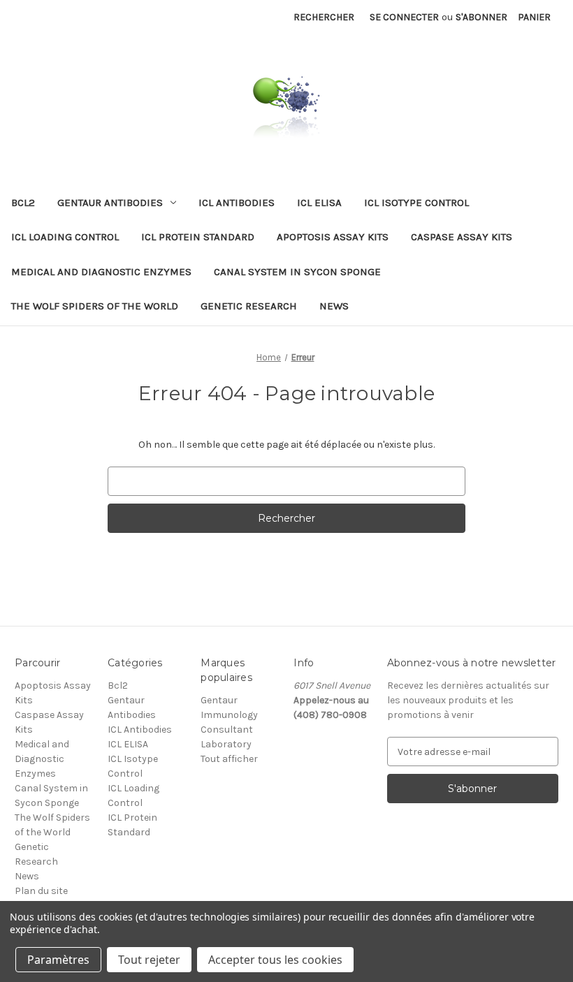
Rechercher (323, 17)
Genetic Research (249, 306)
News (334, 306)
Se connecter (404, 17)
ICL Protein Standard (197, 236)
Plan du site (41, 891)
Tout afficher (229, 759)
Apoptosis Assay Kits (333, 236)
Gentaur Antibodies (110, 202)
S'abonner (481, 17)
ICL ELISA (319, 202)
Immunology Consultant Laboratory (229, 729)
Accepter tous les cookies (275, 959)
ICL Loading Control (65, 236)
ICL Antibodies (236, 202)
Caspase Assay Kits (461, 236)
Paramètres (58, 959)
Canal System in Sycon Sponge (297, 271)
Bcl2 (23, 202)
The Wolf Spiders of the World (94, 306)
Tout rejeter (149, 959)
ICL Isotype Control (416, 202)
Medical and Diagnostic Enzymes (101, 271)
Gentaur (219, 700)
